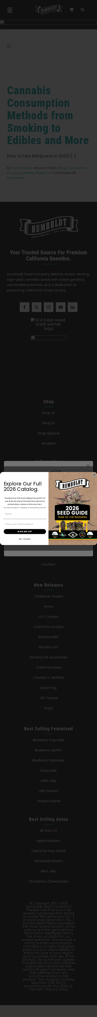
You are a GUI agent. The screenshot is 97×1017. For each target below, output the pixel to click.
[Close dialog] (94, 474)
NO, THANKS (25, 539)
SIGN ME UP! (24, 531)
